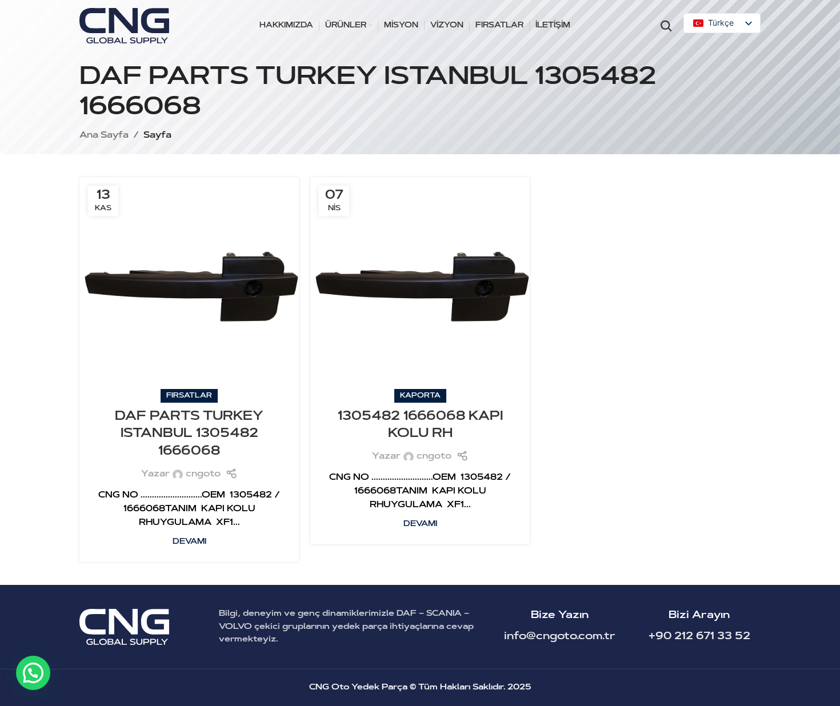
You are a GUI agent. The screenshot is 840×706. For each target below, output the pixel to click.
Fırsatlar (189, 395)
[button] (33, 673)
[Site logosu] (124, 26)
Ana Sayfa (104, 135)
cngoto (203, 474)
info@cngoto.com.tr (559, 637)
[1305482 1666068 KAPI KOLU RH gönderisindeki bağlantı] (420, 286)
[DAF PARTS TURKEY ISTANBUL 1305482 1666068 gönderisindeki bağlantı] (189, 286)
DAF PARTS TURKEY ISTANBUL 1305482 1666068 (189, 435)
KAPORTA (420, 395)
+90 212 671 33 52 (699, 637)
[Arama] (666, 25)
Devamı (189, 541)
